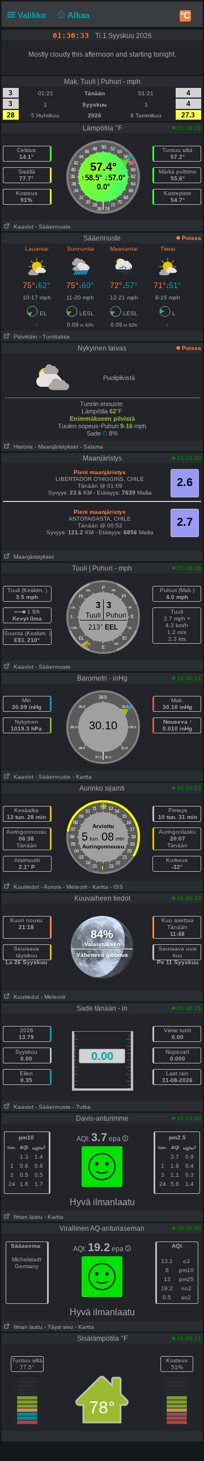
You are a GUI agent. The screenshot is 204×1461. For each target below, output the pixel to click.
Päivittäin (23, 336)
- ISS (116, 887)
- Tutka (82, 1107)
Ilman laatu (26, 1217)
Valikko (32, 15)
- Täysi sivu (58, 1327)
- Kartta (82, 777)
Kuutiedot (24, 887)
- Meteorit (75, 887)
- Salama (91, 447)
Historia (21, 447)
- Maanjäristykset (56, 447)
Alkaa (79, 15)
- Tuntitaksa (54, 336)
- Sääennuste (53, 226)
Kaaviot (21, 226)
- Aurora (51, 887)
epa (115, 1139)
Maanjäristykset (32, 557)
